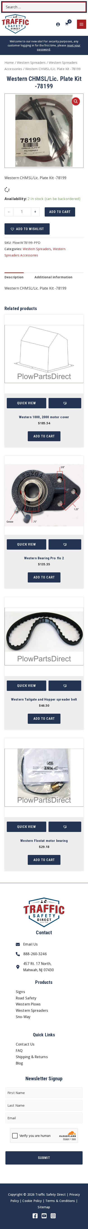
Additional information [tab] (53, 277)
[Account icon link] (58, 24)
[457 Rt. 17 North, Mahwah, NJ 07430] (35, 967)
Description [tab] (14, 277)
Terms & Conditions (60, 1201)
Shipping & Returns (32, 1056)
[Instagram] (53, 1216)
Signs (20, 991)
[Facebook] (35, 1216)
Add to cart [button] (44, 436)
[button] (76, 101)
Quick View (26, 403)
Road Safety (26, 998)
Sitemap (44, 1207)
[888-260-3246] (31, 954)
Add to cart (60, 212)
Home (9, 62)
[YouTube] (44, 1216)
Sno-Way (23, 1016)
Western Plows (28, 1004)
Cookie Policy (32, 1201)
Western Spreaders (31, 62)
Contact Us (25, 1044)
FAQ (19, 1050)
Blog (19, 1063)
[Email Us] (27, 944)
